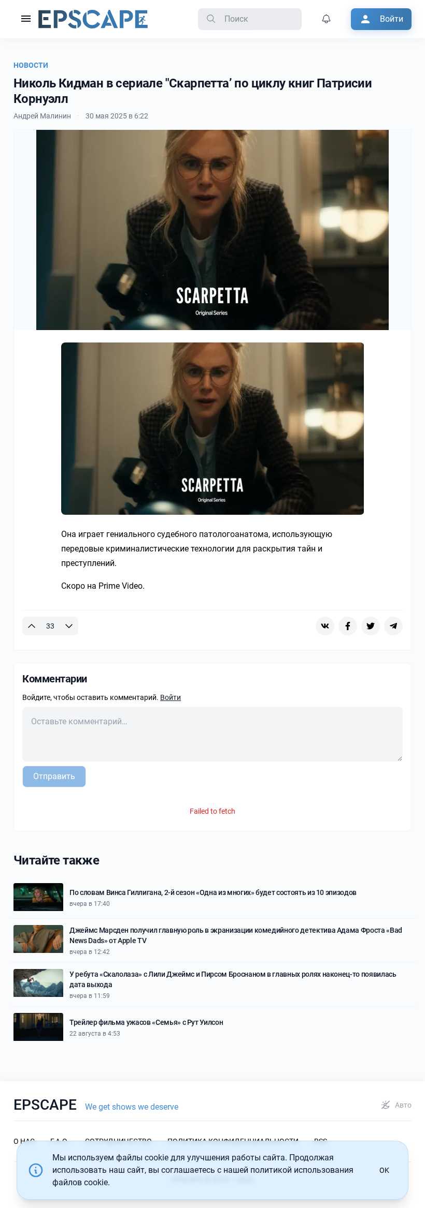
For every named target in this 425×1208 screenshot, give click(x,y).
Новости (30, 65)
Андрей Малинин (42, 116)
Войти (170, 697)
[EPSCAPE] (93, 19)
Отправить (54, 776)
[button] (25, 19)
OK (384, 1170)
